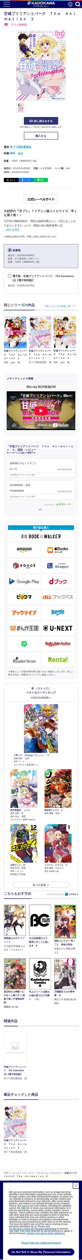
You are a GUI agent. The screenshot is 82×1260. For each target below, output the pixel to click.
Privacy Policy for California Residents (41, 1242)
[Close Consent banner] (76, 1186)
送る (42, 180)
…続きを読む (12, 229)
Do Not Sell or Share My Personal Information (32, 1229)
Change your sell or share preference (45, 1233)
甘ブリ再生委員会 (20, 147)
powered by (49, 505)
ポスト (13, 180)
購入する (41, 135)
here (24, 1206)
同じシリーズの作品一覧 (58, 306)
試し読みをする (43, 121)
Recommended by (56, 894)
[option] (16, 1055)
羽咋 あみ (16, 153)
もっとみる (39, 884)
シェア (27, 180)
